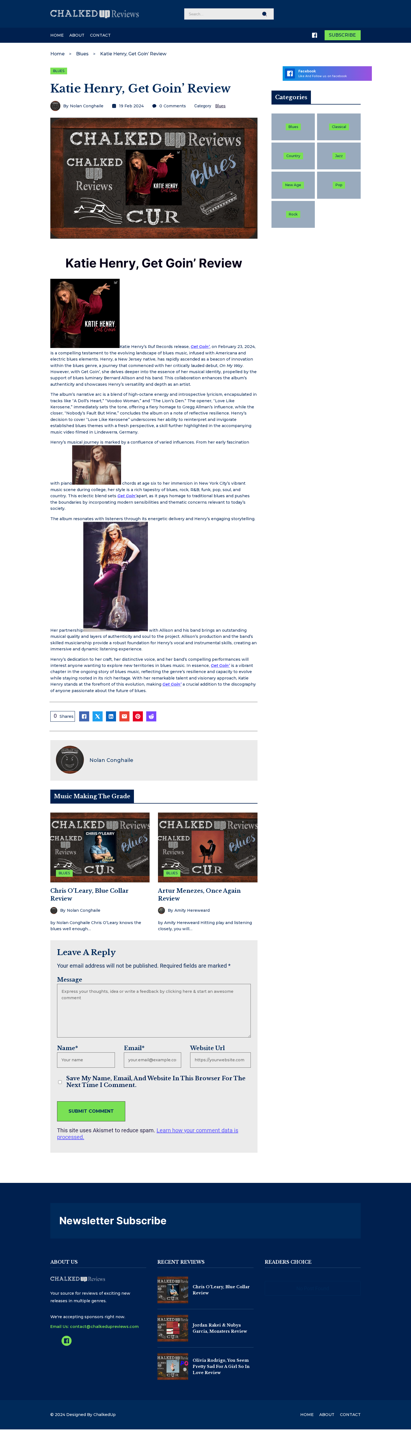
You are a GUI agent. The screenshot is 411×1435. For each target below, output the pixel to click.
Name (67, 1048)
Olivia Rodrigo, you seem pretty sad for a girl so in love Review (221, 1366)
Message (69, 979)
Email (134, 1048)
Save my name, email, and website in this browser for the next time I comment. (155, 1081)
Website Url (207, 1048)
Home (57, 53)
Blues (82, 53)
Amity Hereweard (192, 910)
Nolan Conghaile (86, 105)
